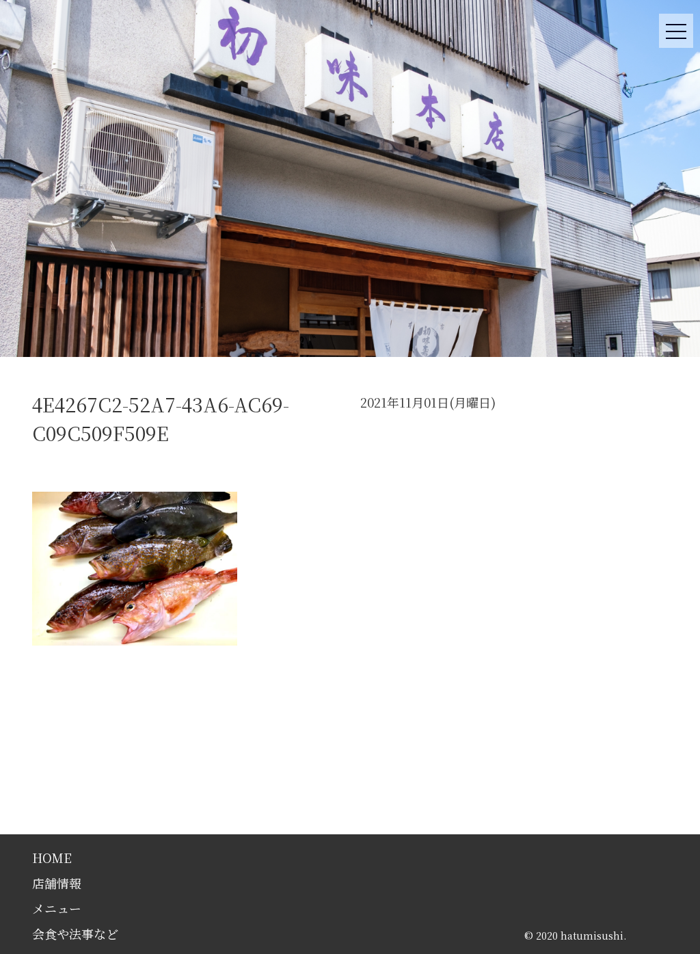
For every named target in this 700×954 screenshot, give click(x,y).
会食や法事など (75, 933)
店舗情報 (56, 883)
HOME (52, 857)
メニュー (56, 908)
